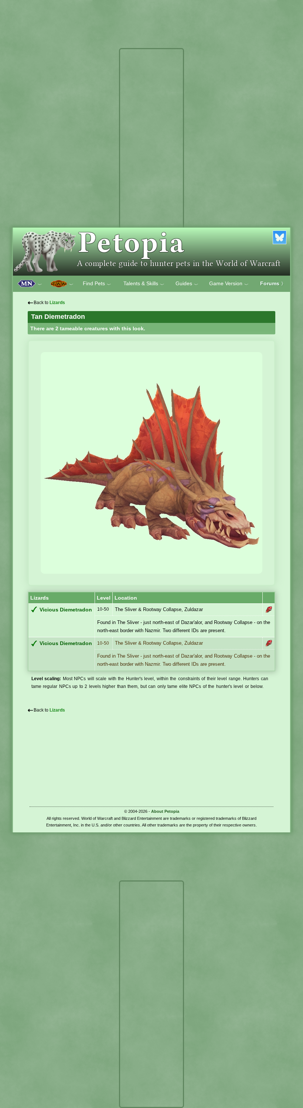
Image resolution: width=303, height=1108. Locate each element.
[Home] (151, 252)
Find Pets (97, 283)
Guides (187, 283)
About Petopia (165, 811)
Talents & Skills (143, 283)
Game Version (229, 283)
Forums (273, 283)
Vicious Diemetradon (66, 610)
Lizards (57, 302)
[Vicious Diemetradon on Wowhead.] (268, 609)
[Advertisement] (151, 162)
